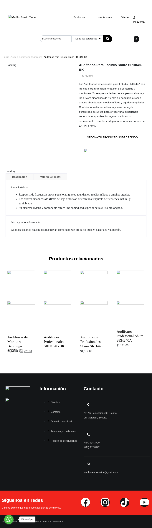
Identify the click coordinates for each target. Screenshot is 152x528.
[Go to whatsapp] (9, 519)
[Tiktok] (124, 502)
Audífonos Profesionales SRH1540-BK (54, 341)
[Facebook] (85, 502)
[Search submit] (107, 38)
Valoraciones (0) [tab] (50, 176)
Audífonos (37, 57)
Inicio (6, 57)
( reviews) (87, 76)
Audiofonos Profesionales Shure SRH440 (91, 341)
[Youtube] (144, 502)
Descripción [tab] (19, 176)
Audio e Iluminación (21, 57)
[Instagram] (105, 502)
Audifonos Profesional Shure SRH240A (130, 335)
